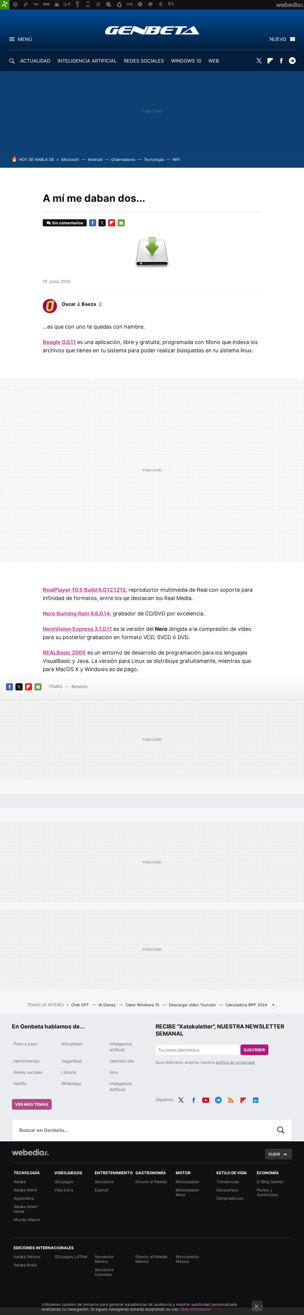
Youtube (205, 1099)
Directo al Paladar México (151, 1259)
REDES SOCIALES (144, 61)
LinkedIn (255, 1099)
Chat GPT (80, 1004)
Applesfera (24, 1198)
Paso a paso (25, 1043)
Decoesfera (227, 1190)
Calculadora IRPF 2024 (246, 1004)
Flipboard (270, 60)
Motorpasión (187, 1181)
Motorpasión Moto (187, 1192)
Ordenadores (123, 159)
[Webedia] (30, 1152)
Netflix (20, 1083)
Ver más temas (31, 1104)
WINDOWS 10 (186, 61)
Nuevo (278, 39)
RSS (230, 1099)
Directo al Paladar (151, 1181)
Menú (25, 39)
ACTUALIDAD (35, 61)
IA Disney (108, 1004)
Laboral (68, 1072)
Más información (196, 1309)
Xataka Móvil (25, 1190)
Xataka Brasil (25, 1265)
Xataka (20, 1181)
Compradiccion (230, 1198)
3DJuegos (63, 1181)
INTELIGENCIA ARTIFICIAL (87, 61)
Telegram (292, 60)
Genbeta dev (122, 1060)
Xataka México (27, 1256)
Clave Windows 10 (143, 1004)
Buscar (281, 1130)
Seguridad (71, 1060)
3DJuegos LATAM (70, 1256)
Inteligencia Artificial (121, 1086)
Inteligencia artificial (121, 1046)
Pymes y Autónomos (267, 1192)
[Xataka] (5, 4)
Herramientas (26, 1060)
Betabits (80, 686)
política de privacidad (235, 1062)
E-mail (121, 222)
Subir (274, 1154)
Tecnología (154, 159)
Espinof (102, 1190)
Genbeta (152, 30)
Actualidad (71, 1043)
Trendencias (227, 1181)
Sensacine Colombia (104, 1272)
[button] (82, 304)
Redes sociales (28, 1072)
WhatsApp (71, 1083)
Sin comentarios (67, 222)
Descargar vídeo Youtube (193, 1004)
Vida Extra (63, 1190)
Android (95, 159)
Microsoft (70, 159)
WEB (213, 61)
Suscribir (254, 1049)
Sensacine (104, 1181)
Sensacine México (104, 1259)
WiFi (176, 159)
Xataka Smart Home (26, 1209)
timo (114, 1072)
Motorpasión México (187, 1259)
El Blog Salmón (270, 1181)
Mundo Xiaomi (27, 1219)
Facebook (281, 60)
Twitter (259, 60)
